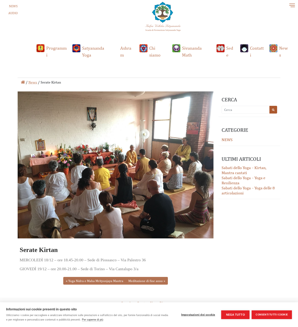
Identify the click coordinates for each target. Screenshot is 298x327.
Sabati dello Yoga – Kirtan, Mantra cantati (244, 170)
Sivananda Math (192, 51)
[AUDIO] (5, 14)
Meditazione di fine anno (145, 280)
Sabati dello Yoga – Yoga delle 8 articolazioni (248, 190)
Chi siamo (155, 51)
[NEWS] (5, 7)
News (283, 51)
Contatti (257, 51)
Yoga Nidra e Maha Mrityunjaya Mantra (95, 280)
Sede (229, 51)
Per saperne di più (92, 319)
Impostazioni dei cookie (198, 314)
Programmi (56, 51)
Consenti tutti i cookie (272, 314)
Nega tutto (235, 314)
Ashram (125, 51)
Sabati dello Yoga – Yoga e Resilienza (243, 180)
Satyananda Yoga (93, 51)
